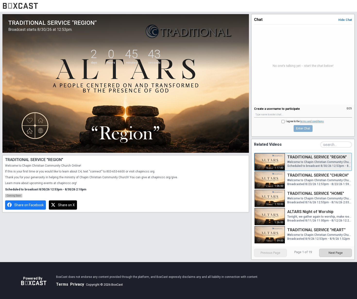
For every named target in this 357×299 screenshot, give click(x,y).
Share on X (66, 205)
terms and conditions (312, 121)
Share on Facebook (29, 205)
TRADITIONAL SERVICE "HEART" (316, 230)
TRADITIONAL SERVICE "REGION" (317, 157)
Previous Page (270, 253)
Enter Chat (303, 128)
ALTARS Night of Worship (310, 211)
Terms (62, 284)
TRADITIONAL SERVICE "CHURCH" (318, 175)
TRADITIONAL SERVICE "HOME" (315, 193)
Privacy (77, 284)
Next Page (336, 253)
